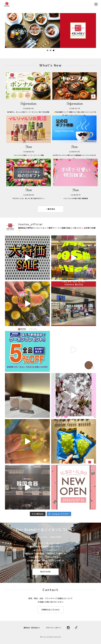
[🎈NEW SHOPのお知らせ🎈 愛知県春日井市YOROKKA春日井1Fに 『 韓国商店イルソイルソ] (73, 303)
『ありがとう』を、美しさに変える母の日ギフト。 (28, 198)
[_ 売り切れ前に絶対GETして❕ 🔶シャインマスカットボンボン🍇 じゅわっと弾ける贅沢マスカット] (27, 441)
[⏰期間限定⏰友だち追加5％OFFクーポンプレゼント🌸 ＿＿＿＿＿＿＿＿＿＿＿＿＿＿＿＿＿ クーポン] (27, 349)
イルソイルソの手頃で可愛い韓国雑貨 (75, 198)
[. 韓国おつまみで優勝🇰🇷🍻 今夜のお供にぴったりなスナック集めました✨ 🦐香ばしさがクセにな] (73, 349)
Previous (2, 30)
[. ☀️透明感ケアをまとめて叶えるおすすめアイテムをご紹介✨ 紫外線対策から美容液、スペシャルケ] (73, 257)
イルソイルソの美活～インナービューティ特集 (28, 155)
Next (99, 30)
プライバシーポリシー (54, 628)
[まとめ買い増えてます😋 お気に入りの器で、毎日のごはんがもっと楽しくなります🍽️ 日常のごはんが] (27, 487)
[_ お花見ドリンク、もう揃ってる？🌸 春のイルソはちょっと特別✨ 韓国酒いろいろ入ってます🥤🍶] (73, 395)
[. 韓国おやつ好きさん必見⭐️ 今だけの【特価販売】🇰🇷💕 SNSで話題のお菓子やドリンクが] (27, 257)
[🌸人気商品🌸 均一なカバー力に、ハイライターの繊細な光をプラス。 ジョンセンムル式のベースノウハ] (27, 395)
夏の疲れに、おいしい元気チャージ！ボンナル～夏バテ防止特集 (28, 112)
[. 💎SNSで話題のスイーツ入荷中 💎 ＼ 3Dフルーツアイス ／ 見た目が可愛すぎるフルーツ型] (27, 303)
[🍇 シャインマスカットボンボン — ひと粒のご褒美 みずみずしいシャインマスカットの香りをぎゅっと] (73, 441)
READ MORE (45, 571)
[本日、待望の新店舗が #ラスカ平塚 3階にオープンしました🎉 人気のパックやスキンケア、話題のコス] (73, 487)
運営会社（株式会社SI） (32, 628)
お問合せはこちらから (50, 609)
